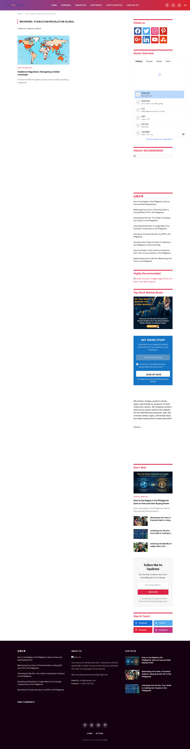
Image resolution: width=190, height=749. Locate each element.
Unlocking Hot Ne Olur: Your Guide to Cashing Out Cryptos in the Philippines (161, 532)
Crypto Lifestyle (114, 5)
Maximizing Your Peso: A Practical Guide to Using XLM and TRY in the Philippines (160, 518)
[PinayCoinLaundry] (14, 5)
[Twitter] (146, 31)
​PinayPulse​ (80, 5)
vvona (105, 740)
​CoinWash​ (66, 5)
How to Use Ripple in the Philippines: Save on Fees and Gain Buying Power (151, 502)
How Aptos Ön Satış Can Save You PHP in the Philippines (40, 690)
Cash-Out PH (132, 5)
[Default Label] (163, 31)
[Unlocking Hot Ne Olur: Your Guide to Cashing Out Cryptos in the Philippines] (141, 534)
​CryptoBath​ (96, 5)
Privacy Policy (154, 601)
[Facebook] (138, 31)
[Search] (185, 5)
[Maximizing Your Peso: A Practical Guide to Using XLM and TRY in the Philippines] (141, 521)
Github (99, 733)
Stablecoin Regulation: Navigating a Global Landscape (38, 73)
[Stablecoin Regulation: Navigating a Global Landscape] (43, 50)
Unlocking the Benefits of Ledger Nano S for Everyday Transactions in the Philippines (161, 545)
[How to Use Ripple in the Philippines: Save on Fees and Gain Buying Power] (153, 482)
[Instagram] (155, 31)
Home (54, 5)
